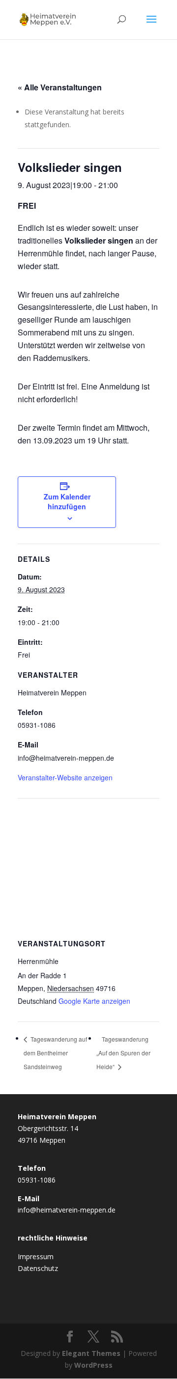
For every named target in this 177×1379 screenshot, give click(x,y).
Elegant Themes (91, 1353)
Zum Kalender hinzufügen (67, 501)
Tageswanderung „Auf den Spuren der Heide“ (123, 1053)
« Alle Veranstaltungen (60, 87)
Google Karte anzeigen (94, 1001)
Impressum (36, 1256)
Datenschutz (38, 1268)
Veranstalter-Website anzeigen (65, 777)
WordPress (93, 1365)
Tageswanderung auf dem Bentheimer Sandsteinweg (55, 1053)
